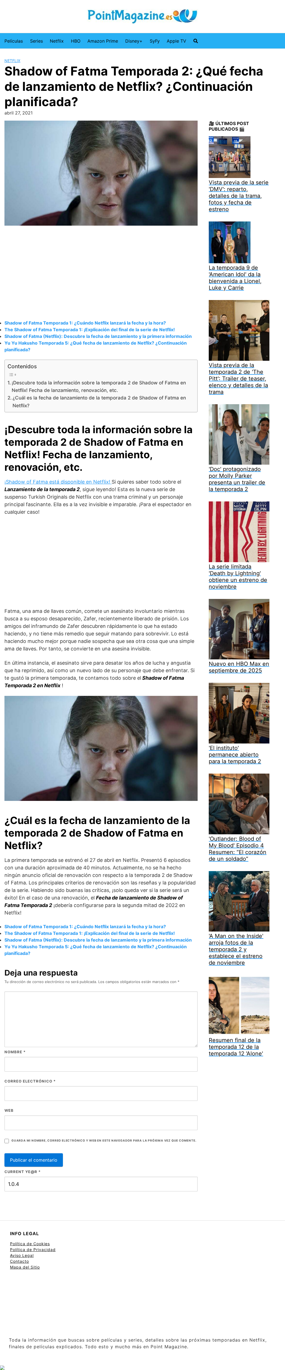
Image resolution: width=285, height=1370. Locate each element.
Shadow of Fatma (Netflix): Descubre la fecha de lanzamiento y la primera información (98, 336)
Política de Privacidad (33, 1249)
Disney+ (133, 41)
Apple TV (176, 41)
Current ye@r (22, 1171)
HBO (75, 41)
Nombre (15, 1052)
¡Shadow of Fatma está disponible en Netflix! (58, 482)
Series (36, 41)
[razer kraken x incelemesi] (142, 1368)
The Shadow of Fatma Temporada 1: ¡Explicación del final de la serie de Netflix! (89, 329)
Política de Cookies (30, 1243)
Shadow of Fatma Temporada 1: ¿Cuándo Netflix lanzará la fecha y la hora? (85, 323)
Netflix (57, 41)
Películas (13, 41)
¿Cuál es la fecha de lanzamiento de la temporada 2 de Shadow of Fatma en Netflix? (99, 401)
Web (9, 1110)
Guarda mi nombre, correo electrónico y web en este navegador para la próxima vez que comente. (103, 1140)
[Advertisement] (101, 274)
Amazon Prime (102, 41)
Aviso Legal (22, 1255)
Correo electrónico (30, 1081)
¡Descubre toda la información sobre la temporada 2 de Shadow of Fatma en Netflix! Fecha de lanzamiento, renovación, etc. (99, 386)
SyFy (155, 41)
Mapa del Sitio (25, 1267)
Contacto (19, 1261)
